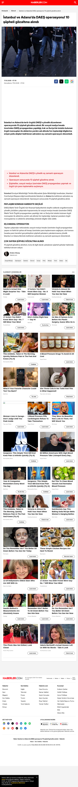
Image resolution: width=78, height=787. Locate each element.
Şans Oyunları (43, 698)
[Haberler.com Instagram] (16, 723)
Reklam (56, 678)
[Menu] (3, 2)
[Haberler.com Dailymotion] (25, 728)
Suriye (38, 260)
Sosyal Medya (9, 260)
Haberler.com (43, 686)
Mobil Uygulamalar (63, 707)
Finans (23, 695)
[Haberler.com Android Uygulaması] (54, 724)
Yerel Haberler (25, 704)
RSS (58, 710)
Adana (61, 260)
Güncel (13, 11)
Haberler (5, 686)
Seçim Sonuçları (44, 695)
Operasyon (18, 260)
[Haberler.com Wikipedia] (8, 728)
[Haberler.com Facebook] (8, 723)
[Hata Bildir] (34, 745)
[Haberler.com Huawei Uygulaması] (64, 724)
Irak (66, 260)
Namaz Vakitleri (44, 692)
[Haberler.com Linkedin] (21, 723)
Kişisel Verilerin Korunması (65, 698)
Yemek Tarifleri (43, 704)
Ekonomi (5, 689)
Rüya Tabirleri (43, 701)
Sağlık (22, 689)
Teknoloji (23, 692)
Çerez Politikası (62, 695)
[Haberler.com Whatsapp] (25, 723)
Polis (44, 260)
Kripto (4, 701)
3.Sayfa (4, 704)
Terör (55, 260)
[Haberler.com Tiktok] (16, 728)
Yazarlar (23, 701)
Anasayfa (5, 11)
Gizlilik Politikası (62, 692)
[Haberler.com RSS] (4, 728)
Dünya (4, 707)
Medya (50, 260)
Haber (32, 741)
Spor (3, 692)
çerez (3, 779)
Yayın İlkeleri (74, 678)
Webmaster (60, 704)
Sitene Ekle (60, 713)
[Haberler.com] (12, 678)
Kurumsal (60, 686)
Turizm (23, 698)
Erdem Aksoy (15, 253)
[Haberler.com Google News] (4, 723)
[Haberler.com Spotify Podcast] (29, 723)
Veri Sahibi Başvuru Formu (65, 701)
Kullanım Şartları (62, 689)
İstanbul (25, 260)
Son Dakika (6, 698)
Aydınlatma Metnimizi (18, 783)
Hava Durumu (43, 689)
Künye (68, 678)
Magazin (5, 695)
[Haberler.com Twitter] (12, 723)
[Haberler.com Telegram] (21, 728)
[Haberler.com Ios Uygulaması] (44, 724)
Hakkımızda (49, 678)
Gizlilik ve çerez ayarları (24, 745)
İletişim (62, 678)
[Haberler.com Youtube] (12, 728)
